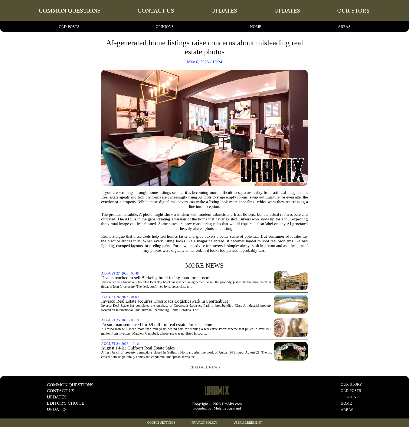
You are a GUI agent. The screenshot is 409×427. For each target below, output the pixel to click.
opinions (165, 26)
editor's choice (65, 403)
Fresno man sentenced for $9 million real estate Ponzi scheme (156, 324)
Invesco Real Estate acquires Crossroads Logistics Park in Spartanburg (165, 301)
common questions (70, 10)
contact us (156, 10)
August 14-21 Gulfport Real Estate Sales (138, 348)
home (255, 26)
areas (344, 26)
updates (224, 10)
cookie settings (161, 422)
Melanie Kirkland (227, 408)
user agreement (247, 422)
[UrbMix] (217, 390)
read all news (204, 367)
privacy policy (204, 422)
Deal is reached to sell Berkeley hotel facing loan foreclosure (155, 278)
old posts (69, 26)
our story (353, 10)
